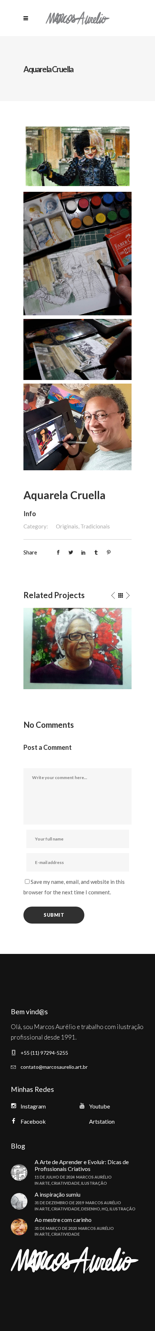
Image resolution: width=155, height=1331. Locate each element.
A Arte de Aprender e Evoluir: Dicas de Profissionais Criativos (82, 1165)
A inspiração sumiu (57, 1194)
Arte (44, 1183)
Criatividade (65, 1183)
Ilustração (94, 1183)
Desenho (90, 1208)
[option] (77, 648)
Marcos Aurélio (94, 1177)
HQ (105, 1208)
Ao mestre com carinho (63, 1219)
